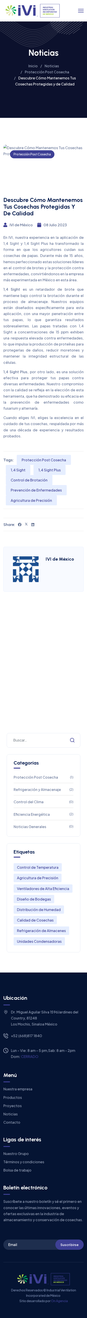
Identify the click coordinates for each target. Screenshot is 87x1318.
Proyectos (12, 1105)
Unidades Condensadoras (39, 941)
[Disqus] (43, 669)
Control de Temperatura (37, 867)
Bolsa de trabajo (17, 1170)
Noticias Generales (43, 826)
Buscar (72, 740)
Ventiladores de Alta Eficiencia (43, 888)
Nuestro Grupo (16, 1153)
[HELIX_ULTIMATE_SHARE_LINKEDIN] (32, 524)
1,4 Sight (18, 470)
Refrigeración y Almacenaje (43, 789)
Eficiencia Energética (43, 814)
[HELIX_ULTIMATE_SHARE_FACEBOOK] (19, 524)
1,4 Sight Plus (49, 470)
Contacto (11, 1122)
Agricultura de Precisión (31, 500)
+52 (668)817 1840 (26, 1035)
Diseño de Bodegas (34, 899)
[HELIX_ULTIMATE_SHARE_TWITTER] (26, 524)
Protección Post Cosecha (32, 154)
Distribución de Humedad (39, 909)
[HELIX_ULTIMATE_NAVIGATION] (81, 11)
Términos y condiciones (23, 1161)
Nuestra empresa (17, 1089)
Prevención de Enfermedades (36, 490)
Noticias (10, 1114)
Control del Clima (43, 801)
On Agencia (59, 1301)
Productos (12, 1097)
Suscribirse (69, 1245)
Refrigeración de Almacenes (41, 930)
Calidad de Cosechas (35, 920)
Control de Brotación (29, 480)
